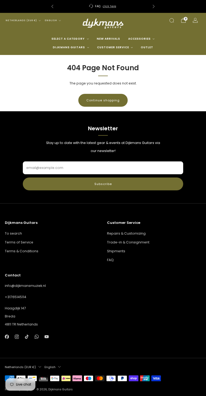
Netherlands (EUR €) (21, 20)
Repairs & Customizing (126, 233)
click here (109, 6)
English (51, 20)
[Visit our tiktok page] (27, 337)
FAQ (110, 260)
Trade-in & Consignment (128, 242)
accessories (139, 39)
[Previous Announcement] (52, 6)
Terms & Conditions (21, 251)
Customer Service (113, 47)
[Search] (171, 20)
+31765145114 (15, 297)
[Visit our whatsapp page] (37, 337)
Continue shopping (103, 100)
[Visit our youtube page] (47, 337)
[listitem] (103, 6)
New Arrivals (108, 39)
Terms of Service (19, 242)
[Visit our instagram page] (17, 337)
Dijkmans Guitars (69, 47)
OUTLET (147, 47)
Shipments (116, 251)
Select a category (68, 39)
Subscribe (103, 184)
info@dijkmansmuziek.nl (25, 285)
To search (13, 233)
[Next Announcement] (153, 6)
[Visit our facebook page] (7, 337)
